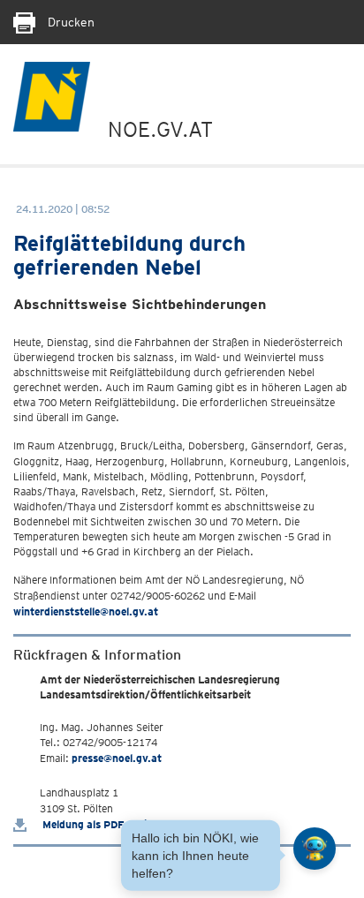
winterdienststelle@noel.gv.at (85, 611)
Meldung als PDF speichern (107, 824)
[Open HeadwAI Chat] (314, 848)
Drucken (69, 22)
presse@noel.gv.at (117, 758)
